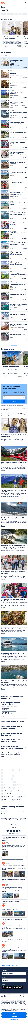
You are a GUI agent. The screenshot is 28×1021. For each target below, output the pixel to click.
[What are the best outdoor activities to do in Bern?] (25, 740)
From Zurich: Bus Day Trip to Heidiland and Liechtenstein (12, 940)
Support (4, 992)
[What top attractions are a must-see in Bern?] (25, 703)
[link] (14, 63)
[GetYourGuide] (3, 2)
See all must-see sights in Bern (8, 716)
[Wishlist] (19, 3)
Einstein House (5, 708)
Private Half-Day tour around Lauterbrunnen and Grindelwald (13, 838)
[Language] (23, 2)
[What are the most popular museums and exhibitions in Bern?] (25, 754)
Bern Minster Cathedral (7, 713)
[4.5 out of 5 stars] (14, 830)
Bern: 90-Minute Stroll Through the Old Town (12, 859)
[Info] (6, 56)
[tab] (8, 766)
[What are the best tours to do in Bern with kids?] (25, 734)
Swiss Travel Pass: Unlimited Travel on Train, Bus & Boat (13, 880)
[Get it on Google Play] (7, 987)
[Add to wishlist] (21, 23)
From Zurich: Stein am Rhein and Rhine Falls (12, 919)
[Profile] (25, 3)
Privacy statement (6, 409)
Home (2, 964)
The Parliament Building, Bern (9, 711)
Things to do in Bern (5, 965)
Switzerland (8, 964)
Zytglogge (4, 709)
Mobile (3, 984)
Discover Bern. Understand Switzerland (11, 901)
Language (4, 970)
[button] (14, 63)
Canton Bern (15, 964)
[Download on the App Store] (18, 987)
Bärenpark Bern (5, 712)
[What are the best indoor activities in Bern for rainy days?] (25, 747)
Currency (4, 977)
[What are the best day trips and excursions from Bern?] (25, 727)
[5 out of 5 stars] (14, 840)
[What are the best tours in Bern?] (25, 721)
